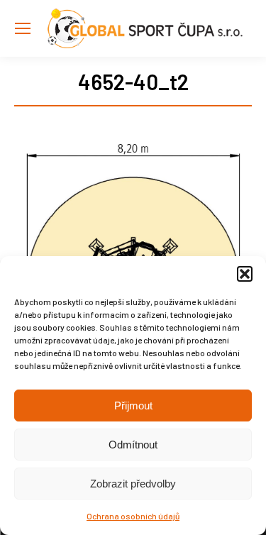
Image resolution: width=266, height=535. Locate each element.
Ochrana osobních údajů (133, 516)
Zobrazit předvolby (133, 484)
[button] (245, 274)
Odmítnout (133, 445)
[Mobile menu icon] (22, 28)
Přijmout (133, 405)
